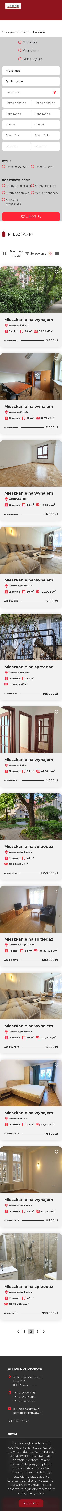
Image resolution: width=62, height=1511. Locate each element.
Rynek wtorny (44, 166)
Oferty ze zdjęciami (18, 185)
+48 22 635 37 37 (24, 1400)
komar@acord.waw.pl (27, 1412)
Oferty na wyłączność (13, 201)
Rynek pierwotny (17, 166)
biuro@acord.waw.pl (26, 1408)
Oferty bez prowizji (18, 192)
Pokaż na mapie (16, 253)
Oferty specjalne (45, 185)
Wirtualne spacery (46, 192)
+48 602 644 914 (24, 1396)
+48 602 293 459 (24, 1393)
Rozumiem (31, 1503)
